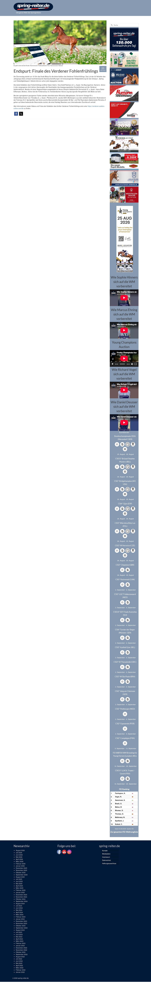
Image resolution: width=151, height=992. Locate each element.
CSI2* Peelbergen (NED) (125, 709)
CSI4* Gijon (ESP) (125, 503)
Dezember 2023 (21, 921)
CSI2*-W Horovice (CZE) (125, 545)
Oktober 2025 (20, 872)
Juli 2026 (19, 852)
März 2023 (19, 941)
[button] (16, 114)
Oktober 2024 (20, 899)
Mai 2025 (19, 883)
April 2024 (19, 912)
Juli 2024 (19, 906)
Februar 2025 (20, 890)
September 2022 (22, 954)
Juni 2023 (19, 934)
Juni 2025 (19, 881)
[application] (124, 358)
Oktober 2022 (20, 952)
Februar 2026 (20, 864)
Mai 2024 (19, 910)
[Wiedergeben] (113, 364)
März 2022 (19, 968)
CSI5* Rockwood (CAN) (125, 579)
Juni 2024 (19, 908)
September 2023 (22, 928)
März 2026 (19, 861)
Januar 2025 (20, 892)
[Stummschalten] (132, 364)
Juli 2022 (19, 959)
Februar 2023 (20, 943)
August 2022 (20, 956)
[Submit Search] (111, 25)
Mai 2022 (19, 963)
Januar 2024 (20, 919)
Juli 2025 (19, 879)
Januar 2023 (20, 945)
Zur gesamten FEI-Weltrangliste (124, 832)
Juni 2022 (19, 961)
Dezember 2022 (21, 948)
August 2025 (20, 877)
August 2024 (20, 903)
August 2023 (20, 930)
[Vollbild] (136, 364)
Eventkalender (124, 432)
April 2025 (19, 886)
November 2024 (21, 897)
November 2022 (21, 950)
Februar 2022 (20, 970)
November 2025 (21, 870)
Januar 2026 (20, 866)
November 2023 (21, 923)
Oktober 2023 (20, 925)
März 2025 (19, 888)
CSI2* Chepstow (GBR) (125, 565)
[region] (124, 239)
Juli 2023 (19, 932)
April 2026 (19, 859)
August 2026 (20, 850)
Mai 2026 (19, 857)
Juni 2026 (19, 855)
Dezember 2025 (21, 868)
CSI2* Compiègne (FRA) (125, 738)
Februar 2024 (20, 917)
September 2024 (22, 901)
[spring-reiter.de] (33, 7)
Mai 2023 (19, 937)
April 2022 (19, 965)
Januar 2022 (20, 972)
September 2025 (22, 875)
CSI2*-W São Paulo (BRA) (125, 676)
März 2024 (19, 914)
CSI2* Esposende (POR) (125, 723)
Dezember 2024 (21, 894)
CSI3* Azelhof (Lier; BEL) (125, 647)
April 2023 (19, 939)
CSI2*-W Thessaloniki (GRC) (125, 662)
